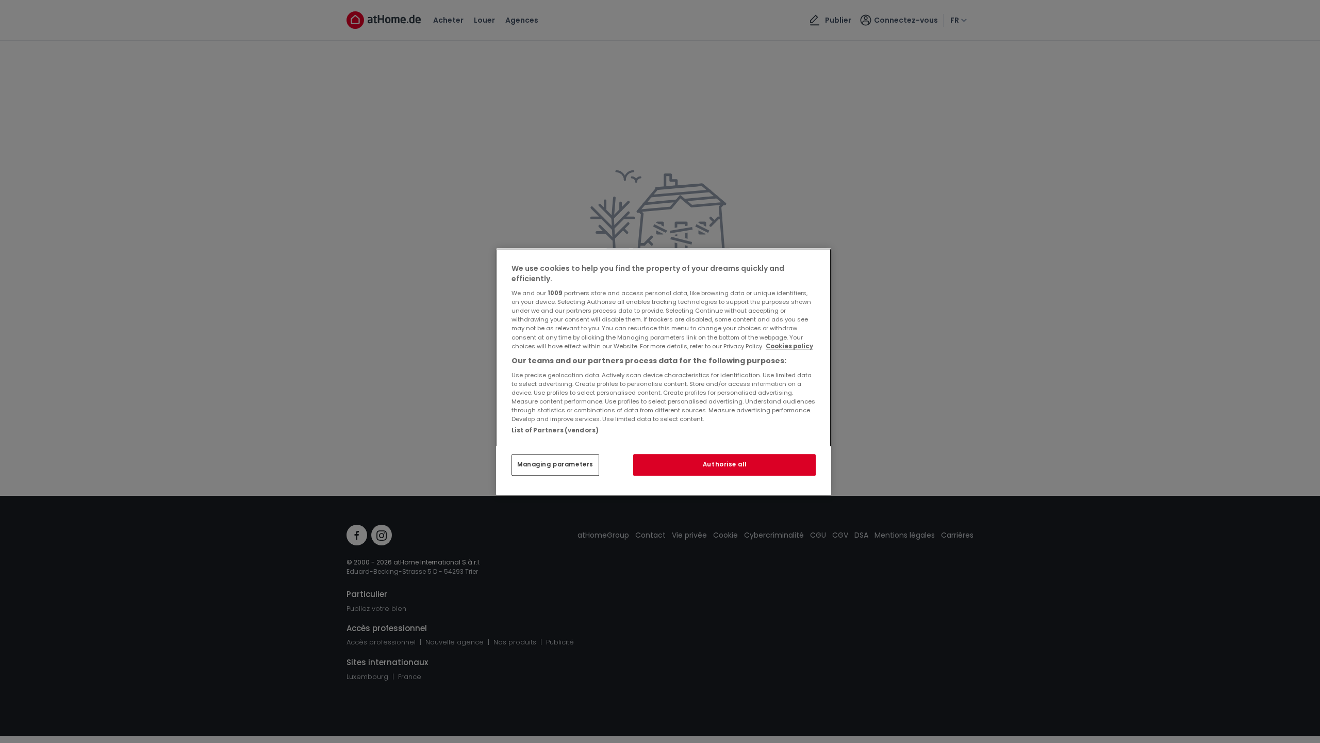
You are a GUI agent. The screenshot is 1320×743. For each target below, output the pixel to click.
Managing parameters (555, 464)
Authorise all (724, 464)
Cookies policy (789, 346)
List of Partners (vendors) (555, 430)
